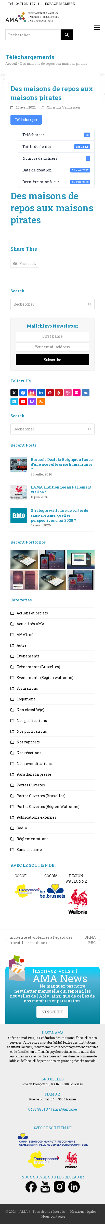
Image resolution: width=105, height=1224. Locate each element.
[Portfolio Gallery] (24, 579)
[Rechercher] (67, 34)
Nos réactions (29, 752)
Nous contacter (53, 1216)
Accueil (11, 63)
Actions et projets (32, 613)
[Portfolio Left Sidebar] (81, 579)
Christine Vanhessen (63, 107)
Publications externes (36, 817)
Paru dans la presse (34, 774)
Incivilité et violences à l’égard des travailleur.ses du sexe (39, 940)
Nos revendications (34, 763)
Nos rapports (28, 742)
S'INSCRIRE (52, 1012)
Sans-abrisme (29, 849)
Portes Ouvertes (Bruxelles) (41, 795)
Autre (22, 645)
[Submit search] (89, 304)
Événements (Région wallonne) (45, 677)
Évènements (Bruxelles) (38, 666)
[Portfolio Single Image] (52, 559)
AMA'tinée (26, 634)
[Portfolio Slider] (24, 559)
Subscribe (52, 359)
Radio (22, 828)
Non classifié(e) (30, 709)
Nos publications (32, 720)
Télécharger (26, 119)
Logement (26, 699)
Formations (27, 688)
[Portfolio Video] (81, 559)
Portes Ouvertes (31, 785)
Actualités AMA (30, 623)
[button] (97, 28)
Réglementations (32, 838)
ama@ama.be (64, 1109)
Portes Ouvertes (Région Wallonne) (48, 806)
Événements (28, 656)
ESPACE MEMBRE (60, 3)
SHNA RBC (90, 940)
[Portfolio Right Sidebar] (52, 579)
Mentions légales (83, 1211)
